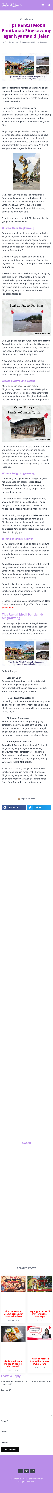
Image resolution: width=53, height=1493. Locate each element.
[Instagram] (32, 895)
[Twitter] (26, 895)
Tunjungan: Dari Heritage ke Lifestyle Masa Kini (31, 1125)
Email (4, 1432)
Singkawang (28, 19)
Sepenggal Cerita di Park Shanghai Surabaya (29, 1038)
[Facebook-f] (20, 895)
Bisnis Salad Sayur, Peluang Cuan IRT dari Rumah (30, 1060)
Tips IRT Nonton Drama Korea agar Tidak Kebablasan (31, 1016)
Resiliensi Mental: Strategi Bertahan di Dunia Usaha (30, 1082)
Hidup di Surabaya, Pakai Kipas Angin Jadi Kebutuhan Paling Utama (32, 1104)
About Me (27, 877)
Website (4, 1442)
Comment (6, 1390)
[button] (43, 5)
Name (4, 1421)
